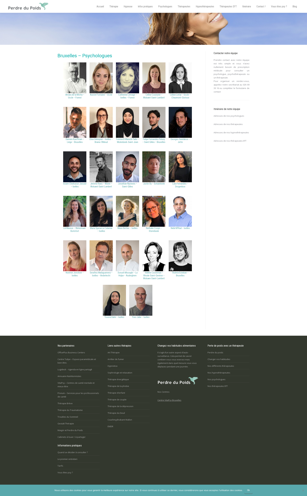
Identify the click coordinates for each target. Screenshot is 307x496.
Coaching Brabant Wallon (120, 419)
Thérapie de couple (117, 399)
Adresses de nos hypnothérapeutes (231, 132)
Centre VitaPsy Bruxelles (169, 400)
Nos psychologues (216, 379)
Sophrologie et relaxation (120, 372)
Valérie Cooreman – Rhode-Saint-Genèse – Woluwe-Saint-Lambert (154, 275)
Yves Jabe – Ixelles (141, 317)
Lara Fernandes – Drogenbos (180, 185)
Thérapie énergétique (118, 379)
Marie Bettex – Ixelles (128, 228)
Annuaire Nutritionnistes (69, 376)
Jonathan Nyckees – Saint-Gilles (127, 185)
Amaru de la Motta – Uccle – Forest (74, 96)
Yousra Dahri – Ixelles (114, 317)
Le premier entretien (67, 459)
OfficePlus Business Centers (71, 352)
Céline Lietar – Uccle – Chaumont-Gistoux (180, 96)
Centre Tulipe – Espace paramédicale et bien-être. (77, 361)
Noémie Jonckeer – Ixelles (75, 274)
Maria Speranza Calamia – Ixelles (101, 229)
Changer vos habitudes (219, 359)
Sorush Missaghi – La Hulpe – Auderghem (128, 274)
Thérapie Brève (65, 403)
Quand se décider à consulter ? (73, 452)
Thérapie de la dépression (120, 406)
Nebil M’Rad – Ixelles (180, 228)
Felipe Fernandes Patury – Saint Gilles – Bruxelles (153, 141)
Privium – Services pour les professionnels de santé (78, 395)
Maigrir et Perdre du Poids (70, 430)
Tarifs (60, 465)
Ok (248, 490)
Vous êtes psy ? (65, 472)
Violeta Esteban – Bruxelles (180, 274)
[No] (303, 490)
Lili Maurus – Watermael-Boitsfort (74, 229)
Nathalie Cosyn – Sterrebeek (154, 229)
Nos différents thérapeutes (221, 365)
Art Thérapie (114, 352)
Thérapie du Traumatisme (70, 410)
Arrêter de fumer (116, 359)
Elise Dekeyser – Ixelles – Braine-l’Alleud (101, 141)
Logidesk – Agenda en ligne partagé (75, 369)
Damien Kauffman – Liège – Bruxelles (75, 141)
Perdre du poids (215, 352)
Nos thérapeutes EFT (218, 386)
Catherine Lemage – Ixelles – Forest (127, 96)
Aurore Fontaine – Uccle (101, 94)
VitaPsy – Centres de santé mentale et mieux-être (76, 384)
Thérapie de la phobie (118, 386)
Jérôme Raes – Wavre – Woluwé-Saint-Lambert (101, 185)
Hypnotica (112, 365)
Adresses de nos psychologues (229, 115)
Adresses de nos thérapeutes (228, 124)
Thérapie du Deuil (116, 413)
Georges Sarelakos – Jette (180, 141)
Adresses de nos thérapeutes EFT (230, 140)
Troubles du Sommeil (68, 416)
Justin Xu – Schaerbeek (154, 183)
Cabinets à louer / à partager (72, 437)
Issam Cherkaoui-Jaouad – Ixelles (74, 185)
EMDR (110, 426)
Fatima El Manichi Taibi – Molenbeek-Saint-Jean (127, 141)
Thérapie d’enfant (116, 392)
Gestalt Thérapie (66, 423)
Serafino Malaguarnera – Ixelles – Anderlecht (101, 274)
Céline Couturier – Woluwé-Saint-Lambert (154, 96)
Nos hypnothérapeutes (219, 372)
